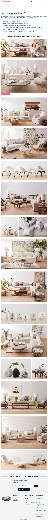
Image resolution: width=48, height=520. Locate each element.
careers (26, 505)
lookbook (10, 24)
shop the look (6, 94)
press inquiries (27, 504)
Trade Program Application (41, 510)
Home (2, 7)
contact (37, 496)
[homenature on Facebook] (22, 489)
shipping (38, 505)
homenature (6, 1)
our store (26, 498)
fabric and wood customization (39, 500)
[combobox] (8, 4)
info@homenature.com (12, 26)
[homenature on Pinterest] (28, 489)
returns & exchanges (40, 504)
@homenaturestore (20, 29)
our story (26, 496)
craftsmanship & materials (30, 502)
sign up (36, 485)
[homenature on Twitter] (19, 489)
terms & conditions (40, 514)
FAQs (37, 507)
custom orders (39, 498)
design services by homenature (28, 500)
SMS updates (38, 502)
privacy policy (39, 516)
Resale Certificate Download (39, 513)
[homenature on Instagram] (25, 489)
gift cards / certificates (40, 508)
